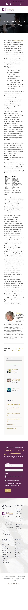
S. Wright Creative (9, 578)
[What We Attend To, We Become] (9, 379)
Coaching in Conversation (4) (13, 409)
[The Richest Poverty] (9, 370)
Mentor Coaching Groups (6, 553)
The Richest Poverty (15, 370)
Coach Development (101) (13, 404)
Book (20, 549)
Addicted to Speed (16, 388)
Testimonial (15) (11, 424)
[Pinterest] (13, 351)
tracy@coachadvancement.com (19, 1)
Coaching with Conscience (18, 554)
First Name (7, 463)
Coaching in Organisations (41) (13, 414)
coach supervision (18, 40)
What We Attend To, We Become (16, 380)
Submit (8, 491)
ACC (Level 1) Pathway (5, 545)
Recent (14, 365)
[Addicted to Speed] (9, 389)
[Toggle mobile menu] (25, 9)
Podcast (18, 544)
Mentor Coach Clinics (5, 557)
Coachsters (18, 557)
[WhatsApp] (22, 349)
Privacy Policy (17, 578)
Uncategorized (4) (11, 428)
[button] (14, 185)
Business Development (5, 561)
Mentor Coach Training (5, 549)
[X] (16, 349)
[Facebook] (13, 349)
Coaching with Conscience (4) (13, 420)
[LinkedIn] (19, 349)
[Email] (19, 351)
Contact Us (7, 534)
